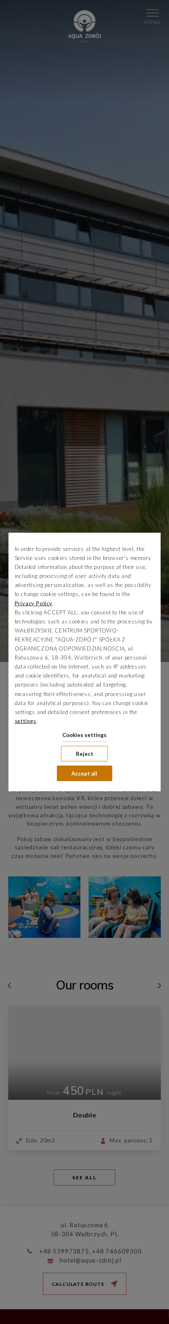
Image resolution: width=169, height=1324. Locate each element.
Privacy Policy (34, 603)
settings (25, 720)
